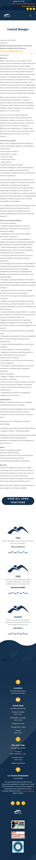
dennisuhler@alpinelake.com (11, 51)
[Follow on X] (31, 9)
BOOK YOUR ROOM (18, 547)
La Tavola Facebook (27, 791)
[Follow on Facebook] (27, 9)
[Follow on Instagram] (34, 9)
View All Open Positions (18, 500)
